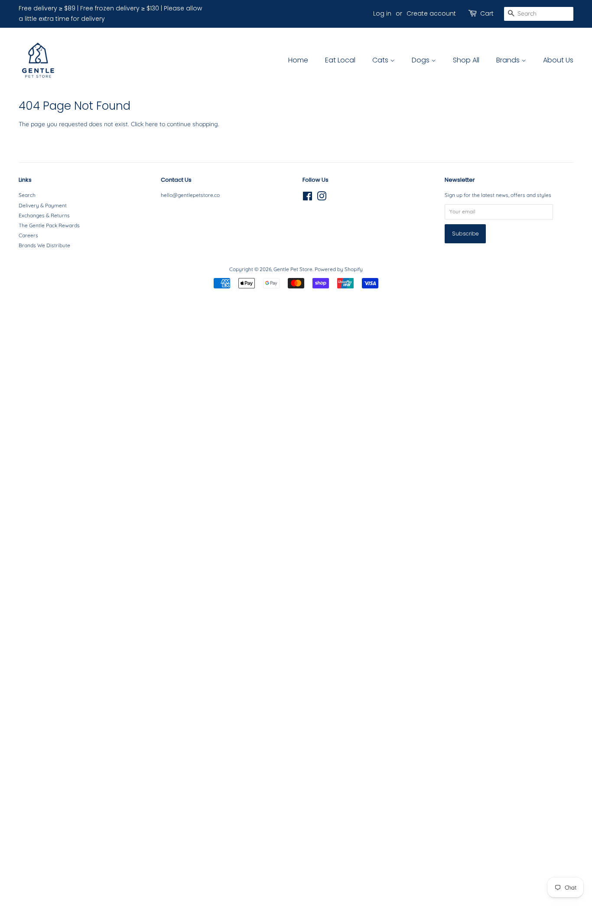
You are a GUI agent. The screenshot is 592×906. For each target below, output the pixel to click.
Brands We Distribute (44, 245)
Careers (28, 235)
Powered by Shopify (339, 269)
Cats (381, 60)
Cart (487, 13)
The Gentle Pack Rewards (49, 225)
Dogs (421, 60)
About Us (558, 60)
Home (298, 60)
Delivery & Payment (43, 205)
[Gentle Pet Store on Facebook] (307, 198)
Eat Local (340, 60)
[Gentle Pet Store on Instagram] (321, 198)
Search (27, 195)
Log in (382, 13)
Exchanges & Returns (44, 215)
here (151, 124)
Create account (431, 13)
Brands (508, 60)
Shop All (466, 60)
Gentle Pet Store (292, 269)
